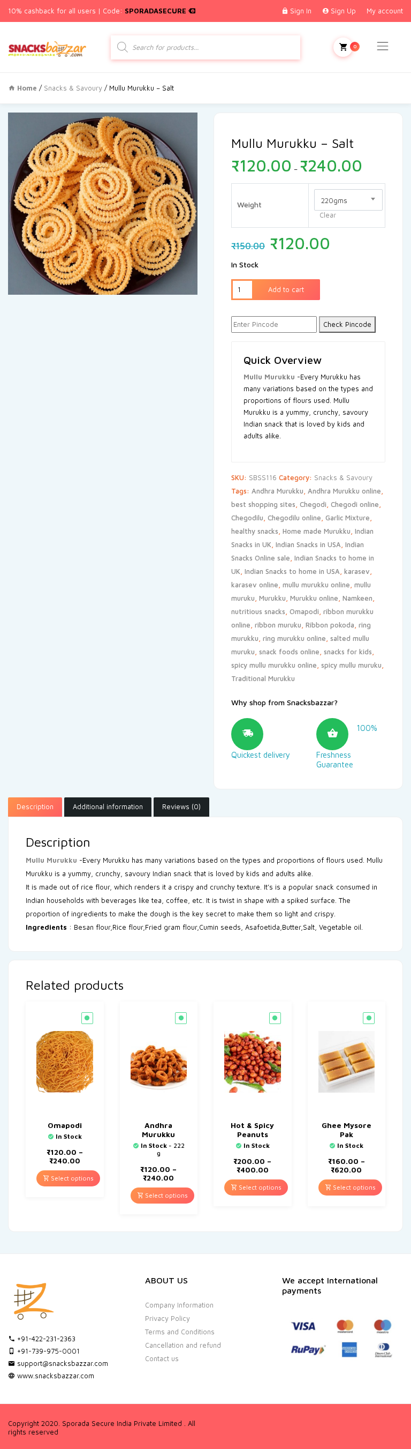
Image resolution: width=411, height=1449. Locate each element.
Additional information (108, 806)
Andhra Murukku (277, 491)
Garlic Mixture (347, 517)
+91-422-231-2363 (45, 1338)
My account (385, 10)
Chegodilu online (294, 517)
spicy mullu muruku (351, 665)
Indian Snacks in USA (308, 544)
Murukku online (314, 598)
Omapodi (304, 611)
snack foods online (289, 651)
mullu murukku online (316, 584)
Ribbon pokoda (330, 625)
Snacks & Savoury (73, 88)
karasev (357, 571)
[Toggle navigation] (382, 46)
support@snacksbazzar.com (61, 1363)
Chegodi (313, 504)
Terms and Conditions (180, 1331)
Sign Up (343, 10)
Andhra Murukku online (344, 491)
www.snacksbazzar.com (54, 1375)
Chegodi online (355, 504)
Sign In (300, 10)
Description (35, 806)
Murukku (272, 598)
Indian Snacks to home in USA (292, 571)
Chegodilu (247, 517)
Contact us (162, 1358)
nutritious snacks (258, 611)
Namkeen (357, 598)
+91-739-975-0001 (47, 1351)
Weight (249, 204)
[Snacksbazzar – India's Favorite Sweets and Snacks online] (47, 47)
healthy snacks (254, 531)
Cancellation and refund (183, 1345)
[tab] (35, 807)
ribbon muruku (278, 625)
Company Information (179, 1305)
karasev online (254, 584)
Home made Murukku (317, 531)
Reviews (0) (181, 806)
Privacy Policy (167, 1318)
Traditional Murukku (263, 678)
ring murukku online (294, 638)
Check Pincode (347, 324)
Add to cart (286, 289)
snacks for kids (348, 651)
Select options (71, 1178)
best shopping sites (263, 504)
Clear (327, 215)
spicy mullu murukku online (274, 665)
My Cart (343, 47)
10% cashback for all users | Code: (98, 10)
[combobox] (348, 200)
